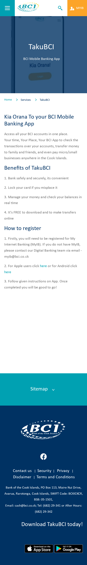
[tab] (43, 389)
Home (8, 99)
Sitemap (39, 389)
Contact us (22, 471)
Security (44, 471)
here (43, 266)
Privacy (63, 471)
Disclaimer (23, 477)
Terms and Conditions (56, 477)
